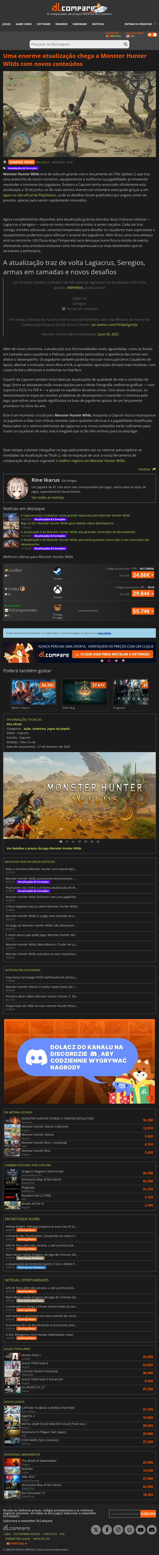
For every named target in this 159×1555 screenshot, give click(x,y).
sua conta (104, 633)
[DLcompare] (16, 1527)
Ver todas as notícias (47, 497)
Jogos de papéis (58, 729)
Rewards (61, 24)
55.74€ (142, 611)
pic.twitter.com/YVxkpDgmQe (114, 324)
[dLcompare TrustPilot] (128, 1530)
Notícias (98, 24)
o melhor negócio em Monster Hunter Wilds (90, 460)
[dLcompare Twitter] (95, 1530)
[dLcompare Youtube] (139, 1530)
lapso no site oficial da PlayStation (29, 195)
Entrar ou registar (138, 24)
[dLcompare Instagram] (117, 1530)
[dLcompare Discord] (151, 1530)
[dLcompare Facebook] (106, 1530)
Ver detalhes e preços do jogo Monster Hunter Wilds (44, 848)
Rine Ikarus (43, 162)
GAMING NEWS (21, 162)
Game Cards (24, 24)
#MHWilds (75, 287)
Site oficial (14, 724)
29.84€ (142, 593)
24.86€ (142, 574)
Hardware (80, 24)
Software (44, 24)
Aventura (39, 729)
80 (9, 594)
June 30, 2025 (108, 334)
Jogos (6, 24)
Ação (27, 729)
